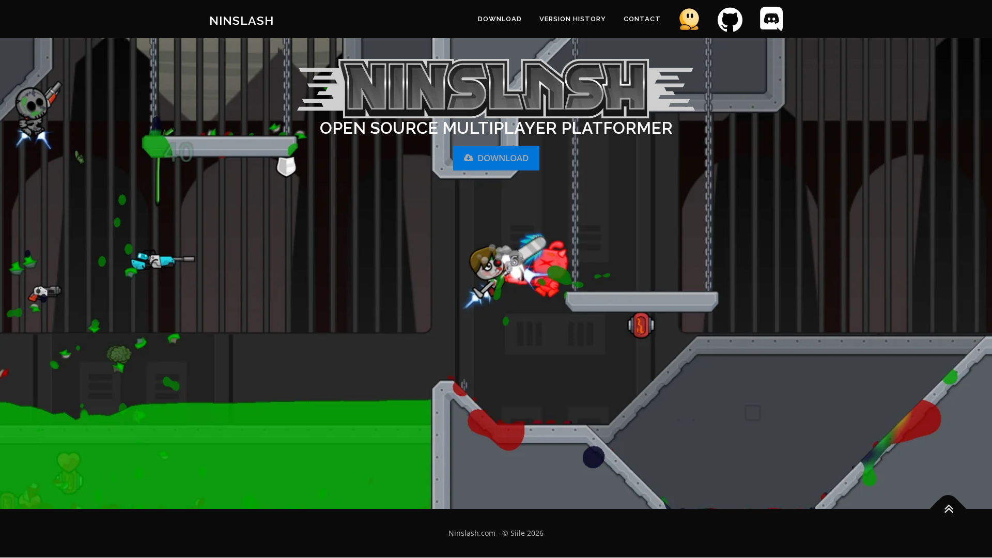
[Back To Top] (948, 509)
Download (503, 158)
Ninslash (241, 20)
